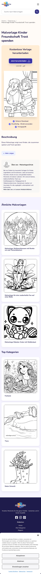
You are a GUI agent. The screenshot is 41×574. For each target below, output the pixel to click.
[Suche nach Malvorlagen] (37, 12)
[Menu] (38, 4)
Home (3, 21)
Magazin (20, 530)
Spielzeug (11, 21)
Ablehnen (20, 561)
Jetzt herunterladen (18, 61)
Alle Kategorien (20, 528)
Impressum (29, 571)
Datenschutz (22, 571)
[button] (38, 535)
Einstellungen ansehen (20, 567)
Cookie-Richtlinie (13, 571)
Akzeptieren (20, 556)
